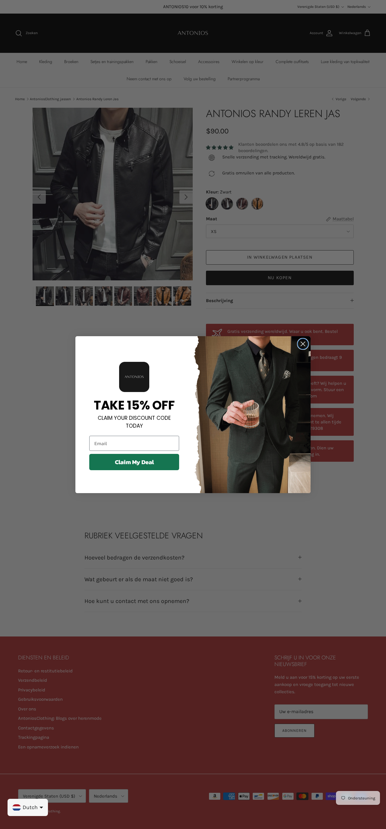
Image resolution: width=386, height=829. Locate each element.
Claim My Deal (134, 462)
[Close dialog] (303, 344)
